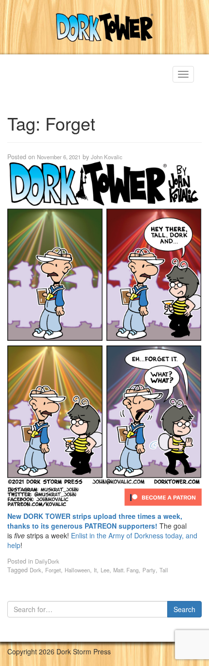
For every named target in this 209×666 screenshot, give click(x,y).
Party (149, 570)
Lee (105, 570)
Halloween (77, 570)
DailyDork (47, 561)
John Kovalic (106, 157)
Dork (35, 570)
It (95, 570)
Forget (53, 570)
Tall (163, 570)
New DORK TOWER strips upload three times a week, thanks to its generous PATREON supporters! (94, 521)
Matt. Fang (126, 570)
